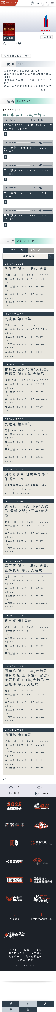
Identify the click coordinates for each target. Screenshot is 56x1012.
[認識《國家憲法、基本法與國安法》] (41, 880)
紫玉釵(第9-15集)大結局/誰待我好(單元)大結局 (27, 568)
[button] (6, 120)
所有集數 (9, 38)
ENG (37, 3)
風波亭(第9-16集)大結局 (24, 115)
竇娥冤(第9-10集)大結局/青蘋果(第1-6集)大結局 (27, 372)
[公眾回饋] (37, 793)
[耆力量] (14, 898)
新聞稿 (14, 950)
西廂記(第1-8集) (19, 735)
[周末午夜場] (5, 134)
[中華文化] (14, 880)
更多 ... (6, 779)
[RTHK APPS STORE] (14, 917)
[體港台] (41, 806)
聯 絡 (17, 793)
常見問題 (37, 953)
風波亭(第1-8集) (19, 319)
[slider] (22, 120)
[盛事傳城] (41, 898)
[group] (41, 120)
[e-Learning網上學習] (41, 843)
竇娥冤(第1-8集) (19, 424)
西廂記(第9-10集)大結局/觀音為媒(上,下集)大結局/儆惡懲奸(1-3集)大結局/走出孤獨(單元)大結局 (27, 677)
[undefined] (32, 3)
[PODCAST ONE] (41, 917)
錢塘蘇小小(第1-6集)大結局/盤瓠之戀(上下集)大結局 (27, 511)
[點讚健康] (14, 824)
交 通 (17, 787)
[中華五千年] (14, 935)
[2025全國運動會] (14, 806)
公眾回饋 (44, 794)
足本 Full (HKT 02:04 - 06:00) (27, 275)
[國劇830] (14, 843)
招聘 (27, 950)
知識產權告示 (17, 953)
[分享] (38, 787)
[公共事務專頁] (14, 861)
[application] (27, 120)
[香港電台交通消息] (11, 787)
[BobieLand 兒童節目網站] (41, 824)
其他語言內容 (26, 960)
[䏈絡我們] (11, 793)
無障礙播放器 (34, 956)
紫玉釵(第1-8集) (19, 621)
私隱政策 (15, 956)
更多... (45, 90)
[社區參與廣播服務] (41, 861)
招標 (39, 950)
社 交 (44, 787)
